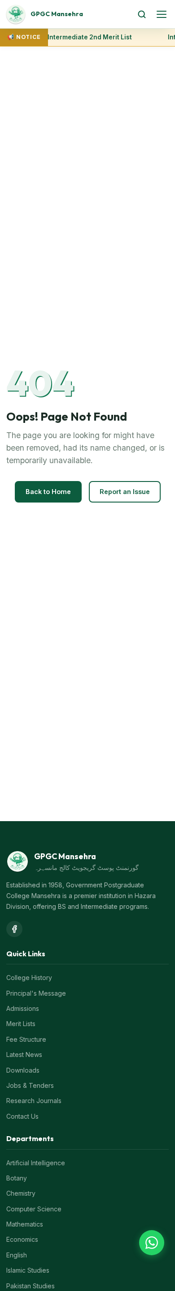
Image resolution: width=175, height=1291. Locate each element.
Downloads (22, 1070)
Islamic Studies (27, 1270)
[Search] (142, 14)
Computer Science (33, 1209)
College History (29, 977)
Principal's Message (36, 993)
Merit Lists (20, 1023)
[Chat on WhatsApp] (151, 1242)
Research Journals (33, 1100)
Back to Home (48, 491)
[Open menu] (161, 14)
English (16, 1255)
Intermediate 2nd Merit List (89, 37)
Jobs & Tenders (30, 1085)
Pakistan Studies (30, 1286)
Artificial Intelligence (35, 1163)
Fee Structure (26, 1039)
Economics (22, 1239)
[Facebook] (14, 929)
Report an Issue (125, 491)
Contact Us (22, 1116)
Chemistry (20, 1193)
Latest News (24, 1054)
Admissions (22, 1008)
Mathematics (24, 1224)
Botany (16, 1178)
